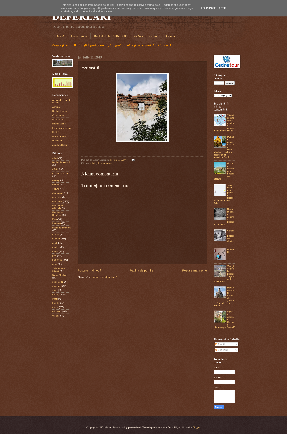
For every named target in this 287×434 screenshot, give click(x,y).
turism (55, 307)
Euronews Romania (61, 128)
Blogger (196, 427)
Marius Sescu (59, 136)
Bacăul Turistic (59, 111)
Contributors (58, 115)
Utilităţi (55, 316)
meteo (55, 251)
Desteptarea (58, 119)
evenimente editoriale (57, 206)
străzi (55, 299)
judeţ (54, 243)
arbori (55, 158)
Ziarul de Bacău (59, 145)
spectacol (57, 286)
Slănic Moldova (59, 275)
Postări (221, 344)
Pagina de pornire (141, 270)
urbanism (107, 163)
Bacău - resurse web (146, 36)
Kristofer (56, 132)
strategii (56, 294)
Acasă (60, 36)
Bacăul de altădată (61, 162)
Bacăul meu (79, 36)
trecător (56, 303)
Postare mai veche (194, 270)
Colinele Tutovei (60, 173)
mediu (55, 247)
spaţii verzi (57, 282)
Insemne (56, 223)
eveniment (57, 201)
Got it (223, 8)
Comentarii (222, 350)
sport (54, 290)
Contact (171, 36)
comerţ (55, 180)
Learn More (208, 8)
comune (56, 184)
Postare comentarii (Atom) (104, 277)
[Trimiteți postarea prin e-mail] (133, 160)
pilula (54, 264)
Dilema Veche (59, 123)
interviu (55, 234)
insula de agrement (61, 227)
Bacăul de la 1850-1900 (110, 36)
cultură (55, 189)
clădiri (93, 163)
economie (57, 197)
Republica (57, 140)
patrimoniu (57, 260)
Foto (99, 163)
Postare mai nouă (89, 270)
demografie (57, 193)
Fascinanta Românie (57, 213)
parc (54, 255)
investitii (56, 238)
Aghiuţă (56, 107)
